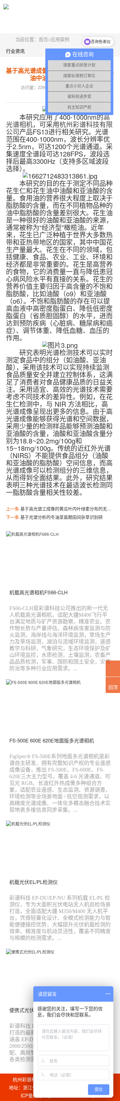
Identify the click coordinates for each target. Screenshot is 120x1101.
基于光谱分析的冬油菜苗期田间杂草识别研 (61, 517)
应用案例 (60, 39)
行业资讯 (15, 50)
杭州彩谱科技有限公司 (59, 127)
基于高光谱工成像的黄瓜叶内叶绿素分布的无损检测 (70, 508)
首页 (43, 39)
